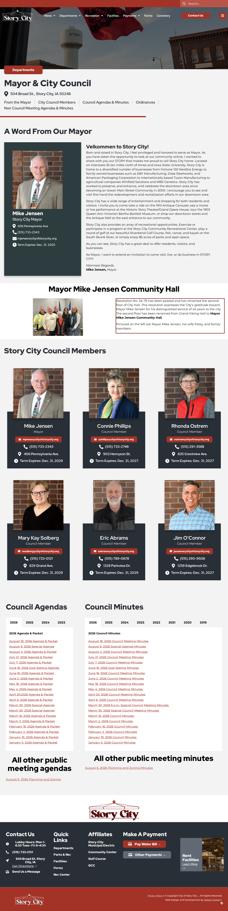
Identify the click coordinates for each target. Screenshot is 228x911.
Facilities (113, 16)
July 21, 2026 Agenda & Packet (31, 657)
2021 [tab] (172, 622)
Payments (129, 16)
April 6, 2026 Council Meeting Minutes (116, 700)
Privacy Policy (155, 895)
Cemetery (163, 16)
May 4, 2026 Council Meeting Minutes (115, 689)
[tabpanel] (39, 689)
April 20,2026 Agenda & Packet (31, 694)
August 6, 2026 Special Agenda (31, 646)
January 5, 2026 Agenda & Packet (33, 742)
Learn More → (189, 865)
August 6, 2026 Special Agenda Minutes (117, 646)
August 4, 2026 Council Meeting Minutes (118, 652)
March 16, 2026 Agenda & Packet (32, 716)
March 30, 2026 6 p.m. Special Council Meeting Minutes (128, 705)
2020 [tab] (187, 622)
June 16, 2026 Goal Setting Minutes (113, 668)
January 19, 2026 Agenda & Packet (33, 737)
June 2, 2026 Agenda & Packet (31, 678)
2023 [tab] (61, 622)
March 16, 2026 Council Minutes (111, 716)
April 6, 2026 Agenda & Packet (31, 700)
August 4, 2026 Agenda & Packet (33, 652)
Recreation (92, 16)
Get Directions (23, 866)
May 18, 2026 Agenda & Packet (31, 684)
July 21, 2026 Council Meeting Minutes (116, 657)
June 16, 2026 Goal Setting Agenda (34, 668)
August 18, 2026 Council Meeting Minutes (118, 641)
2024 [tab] (45, 622)
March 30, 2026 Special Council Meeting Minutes (123, 710)
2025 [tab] (29, 622)
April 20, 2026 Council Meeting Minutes (116, 694)
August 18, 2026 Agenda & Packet (33, 641)
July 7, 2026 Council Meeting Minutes (115, 662)
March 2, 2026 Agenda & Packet (32, 721)
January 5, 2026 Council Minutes (112, 742)
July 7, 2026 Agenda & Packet (30, 662)
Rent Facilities (190, 857)
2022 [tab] (156, 622)
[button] (27, 844)
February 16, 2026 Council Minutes (113, 726)
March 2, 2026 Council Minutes (110, 721)
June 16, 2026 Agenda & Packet (31, 673)
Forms (148, 16)
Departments (68, 16)
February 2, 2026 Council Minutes (112, 732)
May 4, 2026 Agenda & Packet (30, 689)
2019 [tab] (203, 622)
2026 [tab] (14, 622)
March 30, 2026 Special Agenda (32, 705)
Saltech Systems (213, 899)
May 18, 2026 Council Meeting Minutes (116, 684)
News (48, 16)
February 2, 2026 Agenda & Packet (34, 732)
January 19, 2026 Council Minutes (112, 737)
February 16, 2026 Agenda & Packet (34, 726)
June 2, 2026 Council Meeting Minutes (116, 678)
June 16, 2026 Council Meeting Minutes (116, 673)
